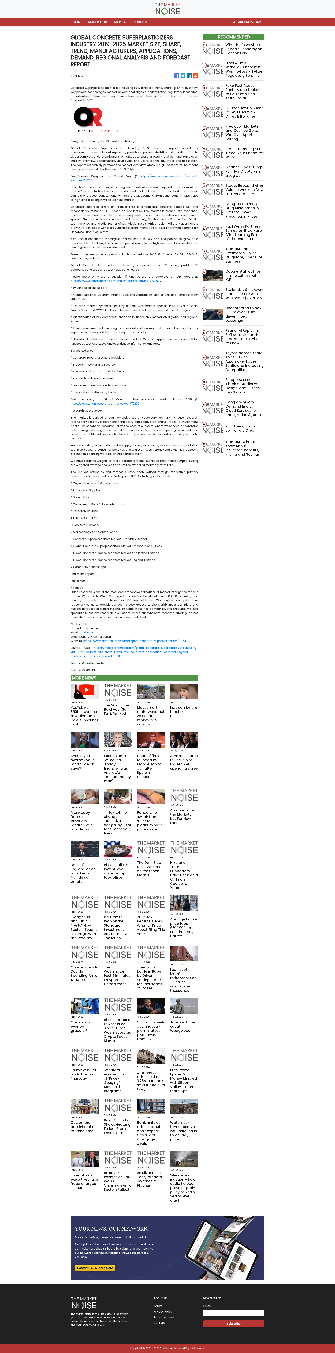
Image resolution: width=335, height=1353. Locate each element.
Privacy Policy (163, 1312)
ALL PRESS (120, 22)
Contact (159, 1323)
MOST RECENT (98, 22)
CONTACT (140, 22)
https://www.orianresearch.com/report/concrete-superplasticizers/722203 (136, 641)
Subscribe (234, 1324)
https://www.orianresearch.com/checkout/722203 (106, 404)
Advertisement (164, 1317)
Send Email (86, 633)
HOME (78, 22)
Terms (158, 1306)
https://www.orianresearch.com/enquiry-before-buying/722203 (115, 281)
